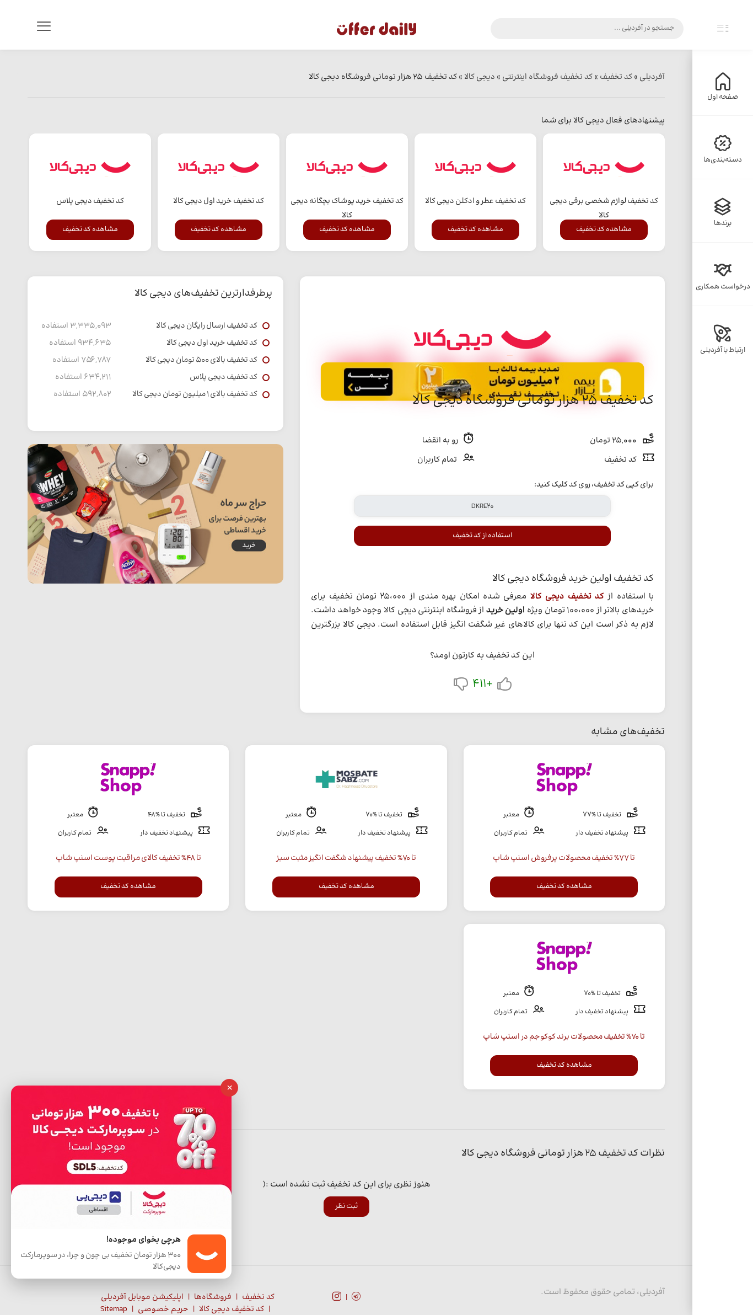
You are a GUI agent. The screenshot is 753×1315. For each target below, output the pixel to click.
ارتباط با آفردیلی (722, 350)
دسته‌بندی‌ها (722, 159)
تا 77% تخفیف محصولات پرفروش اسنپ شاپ (564, 858)
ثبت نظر (346, 1206)
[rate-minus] (461, 686)
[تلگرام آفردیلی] (356, 1298)
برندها (723, 223)
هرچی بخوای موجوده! (143, 1240)
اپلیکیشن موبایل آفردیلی (142, 1297)
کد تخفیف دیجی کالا (567, 596)
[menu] (43, 28)
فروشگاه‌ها (213, 1297)
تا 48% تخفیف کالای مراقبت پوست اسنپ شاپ (128, 858)
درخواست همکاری (723, 286)
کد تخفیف (258, 1297)
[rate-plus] (504, 686)
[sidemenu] (722, 29)
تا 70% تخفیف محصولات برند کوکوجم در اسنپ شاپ (564, 1037)
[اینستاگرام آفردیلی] (336, 1298)
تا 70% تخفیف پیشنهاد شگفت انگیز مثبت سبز (346, 858)
